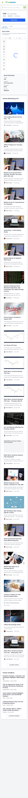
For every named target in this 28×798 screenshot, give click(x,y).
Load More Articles (14, 664)
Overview (5, 26)
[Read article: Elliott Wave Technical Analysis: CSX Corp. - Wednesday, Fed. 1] (14, 648)
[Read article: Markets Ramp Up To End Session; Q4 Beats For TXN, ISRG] (14, 480)
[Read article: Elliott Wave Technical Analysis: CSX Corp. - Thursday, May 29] (14, 396)
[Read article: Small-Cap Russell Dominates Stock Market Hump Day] (14, 536)
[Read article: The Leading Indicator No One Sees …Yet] (14, 114)
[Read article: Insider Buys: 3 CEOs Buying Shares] (14, 227)
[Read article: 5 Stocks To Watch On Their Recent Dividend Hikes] (14, 593)
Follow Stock (14, 20)
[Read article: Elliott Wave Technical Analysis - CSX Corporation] (14, 452)
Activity (10, 26)
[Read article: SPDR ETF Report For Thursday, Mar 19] (14, 142)
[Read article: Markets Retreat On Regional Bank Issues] (14, 255)
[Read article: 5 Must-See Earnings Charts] (14, 621)
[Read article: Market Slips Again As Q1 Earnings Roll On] (14, 564)
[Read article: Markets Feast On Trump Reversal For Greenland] (14, 199)
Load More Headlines (14, 715)
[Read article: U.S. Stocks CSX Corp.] (14, 341)
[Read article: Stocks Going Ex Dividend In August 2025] (14, 314)
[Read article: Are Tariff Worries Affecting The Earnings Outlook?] (14, 424)
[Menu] (2, 2)
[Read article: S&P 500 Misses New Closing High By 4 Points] (14, 508)
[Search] (24, 7)
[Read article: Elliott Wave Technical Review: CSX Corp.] (14, 369)
